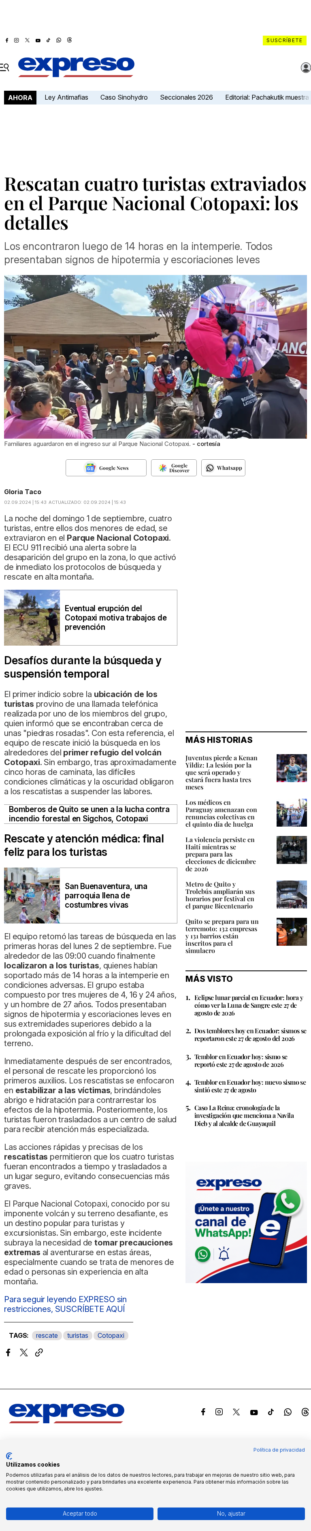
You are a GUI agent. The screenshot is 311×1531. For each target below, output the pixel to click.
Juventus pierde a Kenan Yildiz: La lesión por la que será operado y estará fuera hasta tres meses (221, 772)
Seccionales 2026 (186, 97)
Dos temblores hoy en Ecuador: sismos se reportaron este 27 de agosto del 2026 (250, 1034)
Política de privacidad (279, 1450)
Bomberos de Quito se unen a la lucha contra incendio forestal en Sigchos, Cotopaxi (89, 814)
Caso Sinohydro (124, 97)
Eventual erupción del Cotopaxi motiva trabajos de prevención (116, 618)
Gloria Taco (22, 491)
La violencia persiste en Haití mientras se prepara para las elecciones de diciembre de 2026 (220, 854)
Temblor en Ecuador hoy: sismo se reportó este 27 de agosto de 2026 (241, 1060)
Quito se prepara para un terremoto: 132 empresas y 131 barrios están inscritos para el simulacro (222, 936)
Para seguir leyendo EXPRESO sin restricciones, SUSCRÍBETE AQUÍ (65, 1304)
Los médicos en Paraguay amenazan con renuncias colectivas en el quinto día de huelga (221, 813)
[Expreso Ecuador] (66, 1421)
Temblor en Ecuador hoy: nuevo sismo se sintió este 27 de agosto (250, 1086)
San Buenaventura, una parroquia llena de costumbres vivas (106, 896)
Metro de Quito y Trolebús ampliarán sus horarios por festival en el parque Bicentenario (220, 895)
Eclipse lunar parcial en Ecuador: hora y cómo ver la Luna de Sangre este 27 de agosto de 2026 (248, 1005)
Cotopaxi (111, 1335)
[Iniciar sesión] (306, 67)
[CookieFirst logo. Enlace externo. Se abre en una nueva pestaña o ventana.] (9, 1456)
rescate (47, 1335)
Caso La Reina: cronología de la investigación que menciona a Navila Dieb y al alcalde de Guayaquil (244, 1115)
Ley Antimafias (66, 97)
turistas (77, 1335)
